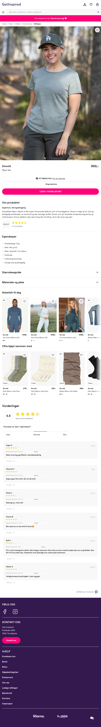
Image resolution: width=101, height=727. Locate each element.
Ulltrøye (37, 24)
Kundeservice (8, 656)
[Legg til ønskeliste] (97, 30)
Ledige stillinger (10, 688)
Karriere (6, 698)
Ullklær (17, 24)
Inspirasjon (7, 703)
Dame (4, 24)
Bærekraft (7, 693)
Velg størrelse (51, 184)
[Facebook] (4, 611)
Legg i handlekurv (50, 191)
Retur (4, 667)
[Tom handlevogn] (97, 4)
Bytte (4, 661)
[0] (91, 4)
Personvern (7, 677)
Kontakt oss (11, 640)
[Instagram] (15, 611)
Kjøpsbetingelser (10, 672)
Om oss (5, 682)
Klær (11, 24)
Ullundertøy (27, 24)
